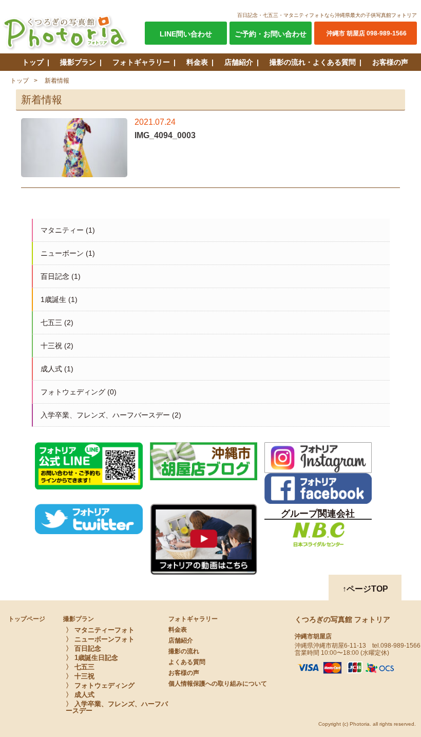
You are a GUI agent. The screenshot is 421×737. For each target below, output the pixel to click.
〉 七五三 (80, 667)
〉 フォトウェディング (100, 685)
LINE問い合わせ (186, 34)
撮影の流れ (183, 651)
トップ (33, 62)
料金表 (197, 62)
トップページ (26, 618)
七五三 (51, 322)
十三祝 (51, 346)
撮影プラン (78, 62)
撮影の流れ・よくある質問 (313, 62)
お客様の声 (390, 62)
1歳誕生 (53, 299)
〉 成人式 (80, 694)
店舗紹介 (238, 62)
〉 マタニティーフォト (100, 630)
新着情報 (57, 80)
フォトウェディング (73, 392)
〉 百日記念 (83, 648)
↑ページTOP (365, 588)
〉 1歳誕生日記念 (92, 658)
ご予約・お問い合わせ (271, 34)
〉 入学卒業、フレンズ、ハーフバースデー (117, 707)
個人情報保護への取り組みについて (217, 683)
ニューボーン (62, 253)
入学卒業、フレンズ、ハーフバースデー (105, 415)
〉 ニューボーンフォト (100, 639)
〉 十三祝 (80, 676)
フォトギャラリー (141, 62)
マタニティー (62, 230)
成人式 (51, 369)
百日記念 (55, 276)
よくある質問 (186, 662)
